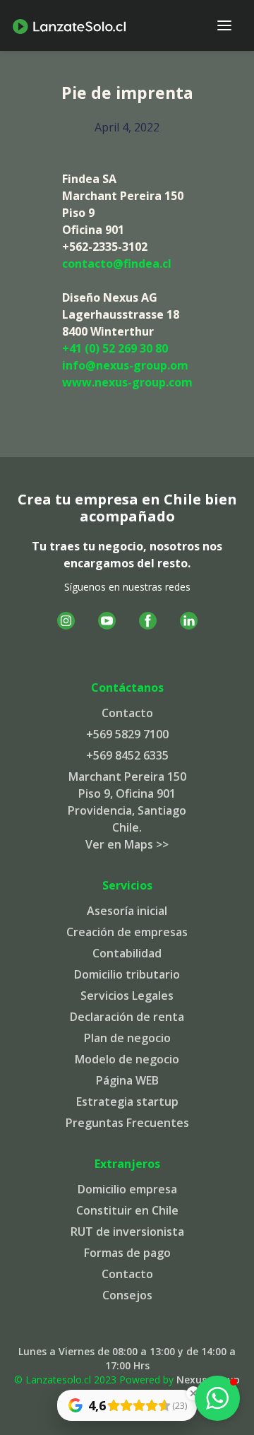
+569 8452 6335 (127, 755)
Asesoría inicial (127, 911)
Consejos (127, 1295)
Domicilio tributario (127, 974)
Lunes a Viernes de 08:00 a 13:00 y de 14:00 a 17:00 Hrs (127, 1358)
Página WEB (127, 1080)
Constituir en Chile (127, 1210)
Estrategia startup (127, 1101)
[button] (224, 25)
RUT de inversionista (127, 1231)
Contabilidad (127, 953)
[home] (69, 26)
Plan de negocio (127, 1038)
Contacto (127, 713)
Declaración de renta (127, 1016)
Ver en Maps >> (127, 844)
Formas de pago (127, 1252)
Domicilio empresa (127, 1189)
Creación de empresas (127, 932)
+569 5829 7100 (127, 734)
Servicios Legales (127, 995)
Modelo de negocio (127, 1059)
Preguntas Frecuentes (127, 1122)
